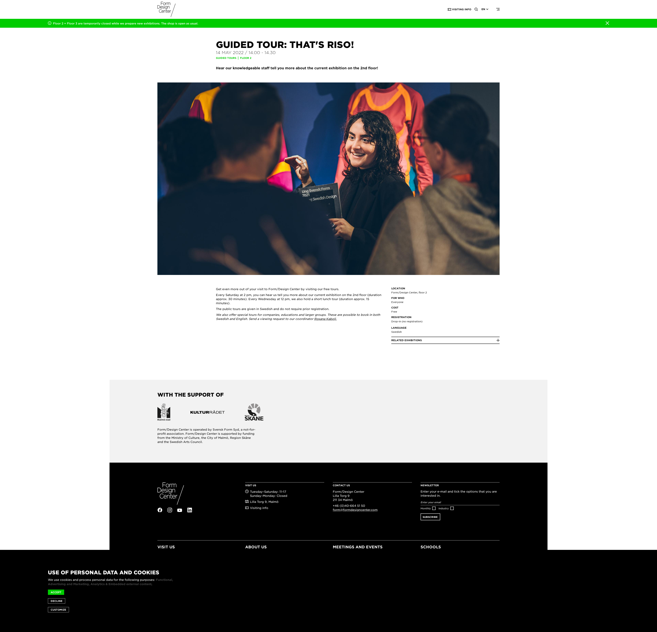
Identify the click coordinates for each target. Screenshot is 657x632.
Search (476, 9)
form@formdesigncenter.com (355, 509)
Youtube (179, 510)
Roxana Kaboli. (325, 318)
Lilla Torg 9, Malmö (264, 501)
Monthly (426, 508)
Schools (431, 547)
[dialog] (328, 591)
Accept (56, 592)
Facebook (159, 510)
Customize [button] (58, 609)
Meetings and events (358, 547)
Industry (444, 508)
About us (256, 547)
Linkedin (189, 510)
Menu (498, 9)
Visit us (166, 547)
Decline (56, 600)
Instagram (169, 510)
